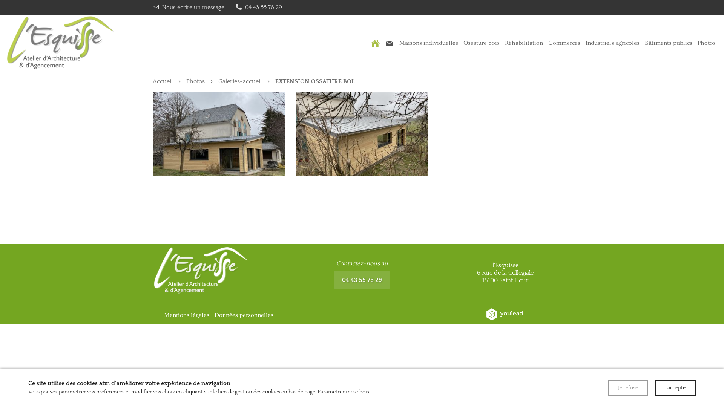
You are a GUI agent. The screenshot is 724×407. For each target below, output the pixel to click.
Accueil (163, 81)
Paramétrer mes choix (344, 392)
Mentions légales (186, 315)
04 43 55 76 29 (362, 280)
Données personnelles (244, 315)
